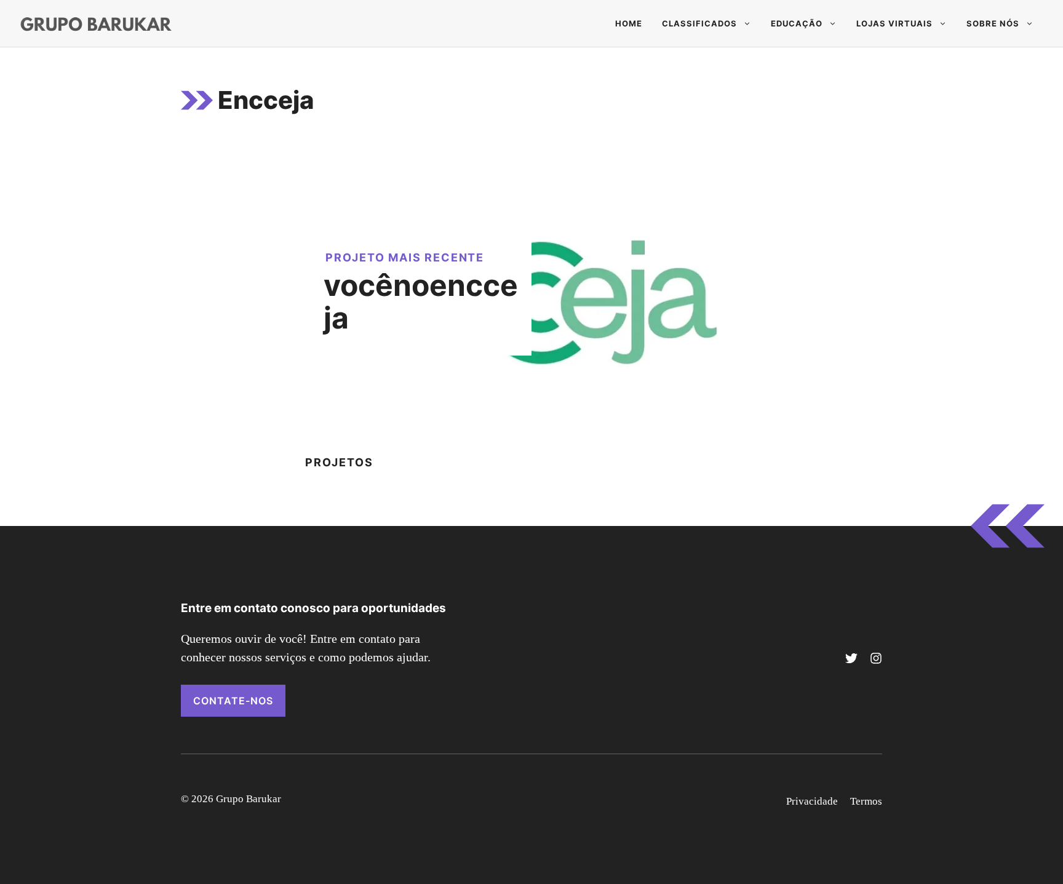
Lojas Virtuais (894, 23)
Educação (796, 23)
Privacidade (812, 801)
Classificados (699, 23)
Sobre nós (992, 23)
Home (628, 23)
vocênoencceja (421, 301)
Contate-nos (233, 701)
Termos (866, 801)
